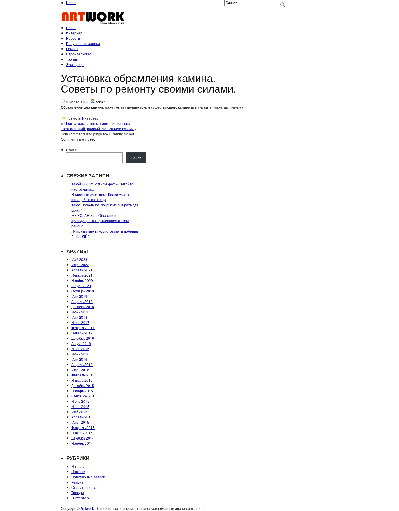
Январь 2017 (82, 332)
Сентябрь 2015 (84, 395)
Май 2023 (79, 259)
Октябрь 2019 (82, 290)
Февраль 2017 (83, 327)
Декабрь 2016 (82, 338)
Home (71, 2)
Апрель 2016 (82, 364)
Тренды (72, 59)
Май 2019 (79, 296)
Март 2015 (80, 422)
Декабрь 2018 (82, 306)
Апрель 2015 (82, 416)
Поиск (71, 149)
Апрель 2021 (82, 269)
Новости (73, 38)
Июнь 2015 (80, 406)
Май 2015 (79, 411)
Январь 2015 (82, 432)
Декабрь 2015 (82, 385)
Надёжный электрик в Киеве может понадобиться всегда (100, 197)
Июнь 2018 (80, 311)
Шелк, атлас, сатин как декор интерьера (97, 123)
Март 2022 (80, 264)
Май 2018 (79, 317)
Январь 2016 (82, 380)
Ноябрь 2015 (82, 390)
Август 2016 (81, 343)
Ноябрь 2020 (82, 280)
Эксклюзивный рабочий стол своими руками (97, 128)
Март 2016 (80, 369)
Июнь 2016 (80, 353)
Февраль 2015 (83, 427)
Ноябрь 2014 (82, 443)
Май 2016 (79, 359)
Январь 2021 (82, 275)
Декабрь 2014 (82, 437)
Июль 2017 (80, 322)
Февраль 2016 (83, 374)
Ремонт (72, 48)
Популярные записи (83, 43)
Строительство (78, 53)
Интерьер (74, 32)
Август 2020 (81, 285)
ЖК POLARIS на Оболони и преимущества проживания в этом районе (100, 220)
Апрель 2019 (82, 301)
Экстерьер (75, 64)
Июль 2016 (80, 348)
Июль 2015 (80, 401)
